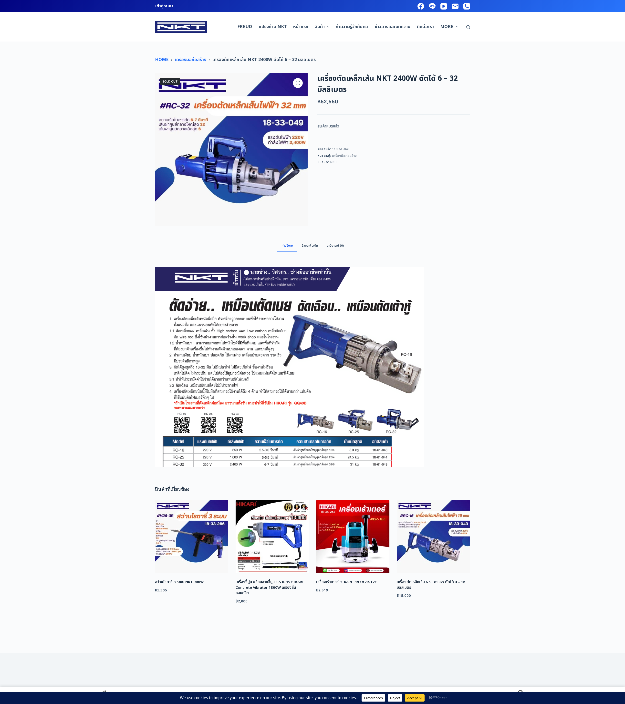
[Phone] (466, 6)
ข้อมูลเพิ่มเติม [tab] (310, 245)
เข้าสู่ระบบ (164, 6)
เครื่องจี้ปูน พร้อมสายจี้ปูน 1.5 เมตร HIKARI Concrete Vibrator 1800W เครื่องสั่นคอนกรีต (270, 587)
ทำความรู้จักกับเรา (352, 26)
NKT (333, 162)
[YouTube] (443, 6)
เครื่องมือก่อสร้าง (344, 155)
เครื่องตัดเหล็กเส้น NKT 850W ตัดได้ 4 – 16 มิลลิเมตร (431, 584)
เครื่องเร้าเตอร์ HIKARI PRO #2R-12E (346, 582)
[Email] (455, 6)
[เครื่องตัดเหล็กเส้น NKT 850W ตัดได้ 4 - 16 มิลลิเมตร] (433, 536)
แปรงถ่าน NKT (273, 26)
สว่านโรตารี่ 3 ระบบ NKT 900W (179, 582)
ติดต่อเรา (425, 26)
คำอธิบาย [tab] (287, 245)
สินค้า (320, 26)
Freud (244, 26)
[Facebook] (420, 6)
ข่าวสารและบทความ (392, 26)
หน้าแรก (300, 26)
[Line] (432, 6)
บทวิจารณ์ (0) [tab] (335, 245)
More (446, 26)
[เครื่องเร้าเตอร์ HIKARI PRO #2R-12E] (352, 536)
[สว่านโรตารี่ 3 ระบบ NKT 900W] (191, 536)
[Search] (468, 27)
